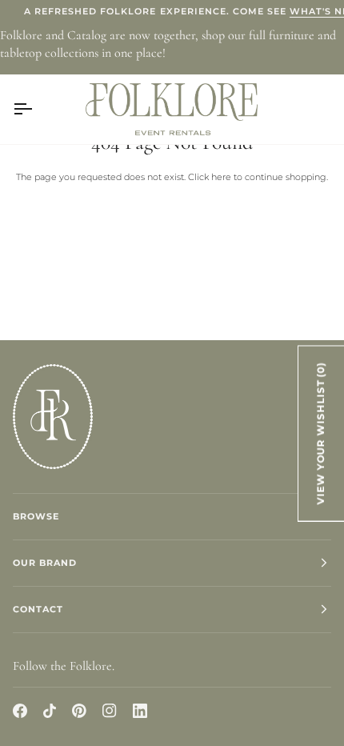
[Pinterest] (79, 711)
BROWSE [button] (36, 516)
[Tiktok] (49, 711)
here (221, 176)
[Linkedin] (140, 711)
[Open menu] (37, 109)
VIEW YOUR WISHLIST (320, 433)
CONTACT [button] (38, 609)
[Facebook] (20, 711)
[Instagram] (109, 711)
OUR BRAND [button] (45, 562)
